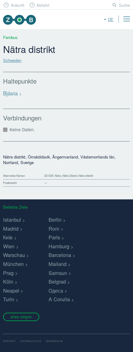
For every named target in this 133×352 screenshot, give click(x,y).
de (111, 19)
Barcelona (60, 255)
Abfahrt (42, 5)
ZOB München (19, 19)
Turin (8, 299)
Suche (124, 5)
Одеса (56, 290)
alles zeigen (21, 316)
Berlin (55, 219)
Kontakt (9, 341)
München (13, 263)
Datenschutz (30, 341)
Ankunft (17, 5)
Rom (54, 228)
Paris (54, 237)
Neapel (11, 290)
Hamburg (59, 246)
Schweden (12, 60)
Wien (9, 246)
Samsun (58, 272)
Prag (8, 272)
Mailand (57, 263)
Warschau (14, 255)
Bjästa (10, 93)
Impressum (54, 341)
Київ (8, 237)
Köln (8, 281)
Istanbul (12, 219)
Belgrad (57, 281)
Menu (126, 18)
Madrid (11, 228)
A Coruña (59, 299)
